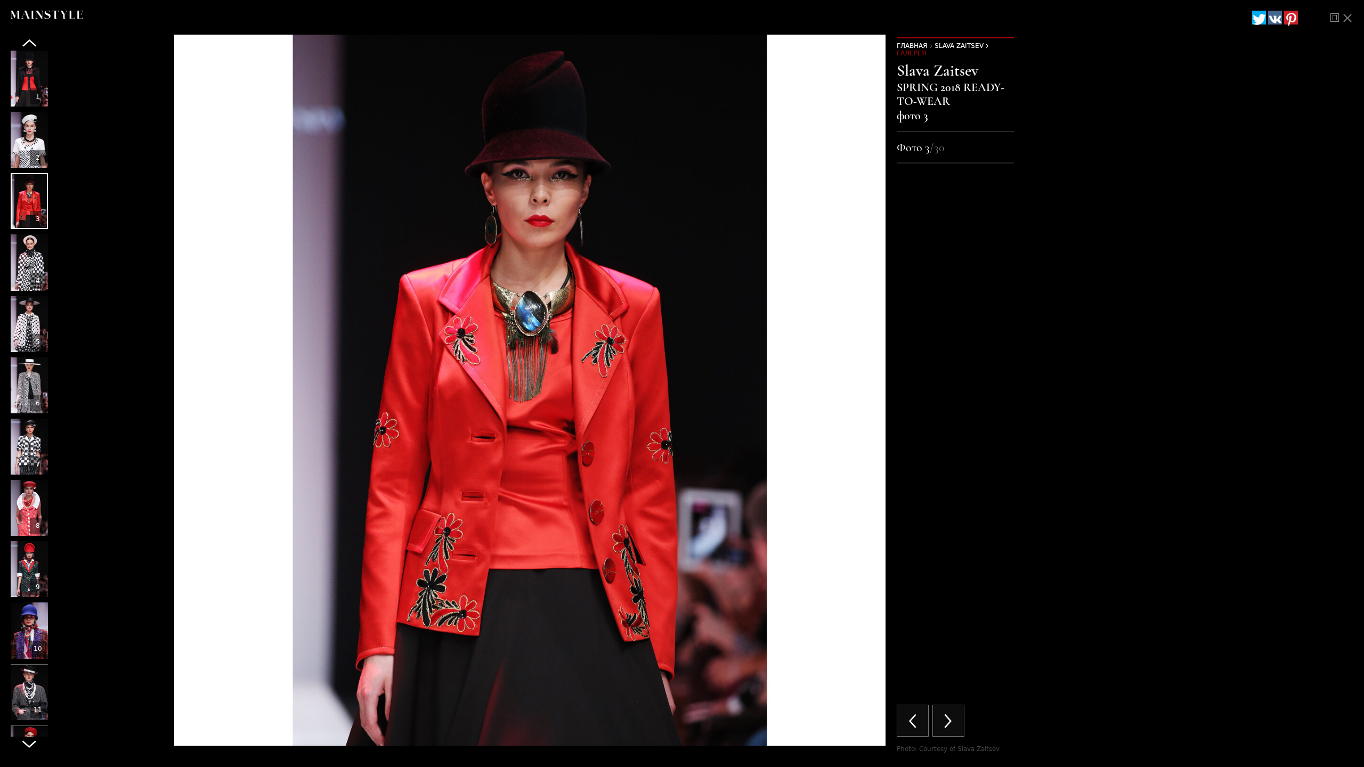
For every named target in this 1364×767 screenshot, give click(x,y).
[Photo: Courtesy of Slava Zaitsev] (29, 79)
